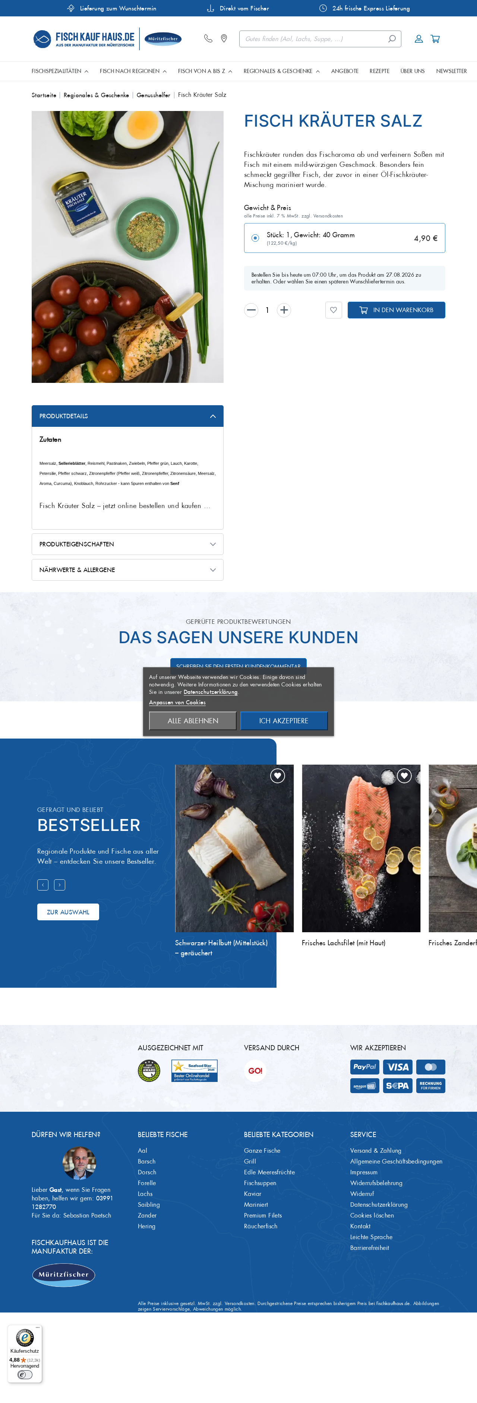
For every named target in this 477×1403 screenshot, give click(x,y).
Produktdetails (64, 416)
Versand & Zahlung (376, 1151)
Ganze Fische (262, 1151)
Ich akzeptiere (284, 720)
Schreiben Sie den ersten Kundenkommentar (238, 666)
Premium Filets (263, 1215)
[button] (333, 310)
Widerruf (362, 1194)
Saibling (149, 1205)
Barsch (146, 1161)
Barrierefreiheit (369, 1248)
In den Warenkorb (403, 310)
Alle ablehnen (193, 720)
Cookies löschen (372, 1215)
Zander (147, 1215)
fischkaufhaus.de (393, 1303)
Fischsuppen (260, 1183)
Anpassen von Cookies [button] (177, 701)
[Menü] (37, 1329)
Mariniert (256, 1205)
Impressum (364, 1172)
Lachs (145, 1194)
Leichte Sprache (371, 1237)
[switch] (25, 1374)
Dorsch (147, 1172)
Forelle (147, 1183)
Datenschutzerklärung (379, 1205)
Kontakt (360, 1226)
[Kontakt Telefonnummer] (210, 38)
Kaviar (252, 1194)
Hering (146, 1226)
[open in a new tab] (226, 38)
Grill (250, 1161)
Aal (142, 1151)
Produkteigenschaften (77, 544)
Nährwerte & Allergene (77, 570)
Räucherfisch (261, 1226)
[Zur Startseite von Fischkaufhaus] (107, 38)
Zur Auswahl (68, 912)
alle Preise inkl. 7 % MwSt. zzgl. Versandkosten (293, 216)
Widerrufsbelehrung (376, 1183)
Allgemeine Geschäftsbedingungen (396, 1161)
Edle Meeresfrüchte (269, 1172)
